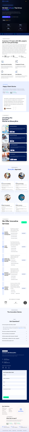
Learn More (23, 233)
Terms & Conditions (19, 430)
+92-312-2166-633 (6, 359)
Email (4, 385)
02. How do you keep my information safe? (9, 331)
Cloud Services (11, 408)
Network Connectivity (10, 410)
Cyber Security (4, 411)
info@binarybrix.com (7, 362)
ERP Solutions (10, 411)
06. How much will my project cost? (8, 340)
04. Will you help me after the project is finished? (10, 336)
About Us (10, 430)
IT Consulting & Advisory (4, 410)
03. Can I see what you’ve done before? (8, 333)
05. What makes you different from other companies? (10, 338)
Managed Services (4, 408)
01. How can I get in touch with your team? (9, 324)
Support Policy (14, 430)
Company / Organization (6, 378)
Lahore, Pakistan (14, 427)
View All (24, 222)
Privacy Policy (24, 430)
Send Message (6, 397)
